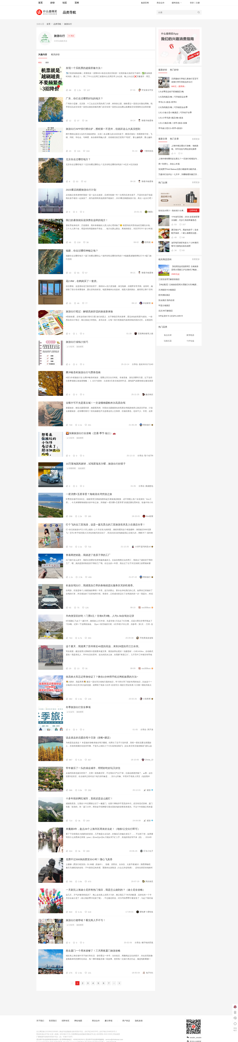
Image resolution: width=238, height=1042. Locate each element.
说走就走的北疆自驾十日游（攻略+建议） (89, 737)
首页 (48, 24)
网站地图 (78, 1021)
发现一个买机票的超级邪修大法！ (84, 68)
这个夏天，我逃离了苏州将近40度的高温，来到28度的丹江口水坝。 (103, 646)
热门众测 (162, 182)
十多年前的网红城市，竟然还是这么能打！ (89, 798)
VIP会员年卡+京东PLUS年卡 (170, 316)
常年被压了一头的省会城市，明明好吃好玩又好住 (93, 768)
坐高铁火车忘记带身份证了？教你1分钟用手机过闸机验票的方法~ (102, 676)
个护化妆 (190, 341)
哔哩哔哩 (72, 468)
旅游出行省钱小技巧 (77, 342)
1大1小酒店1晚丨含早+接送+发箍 (172, 123)
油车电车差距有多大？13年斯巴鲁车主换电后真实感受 (185, 244)
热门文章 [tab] (174, 139)
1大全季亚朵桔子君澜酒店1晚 (171, 91)
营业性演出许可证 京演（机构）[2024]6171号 (53, 1034)
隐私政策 (139, 1021)
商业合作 (160, 3)
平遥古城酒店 (164, 305)
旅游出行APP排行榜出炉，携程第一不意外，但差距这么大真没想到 (103, 129)
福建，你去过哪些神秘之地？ (82, 250)
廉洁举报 (108, 1021)
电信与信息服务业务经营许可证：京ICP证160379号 (79, 1031)
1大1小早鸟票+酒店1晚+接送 (170, 118)
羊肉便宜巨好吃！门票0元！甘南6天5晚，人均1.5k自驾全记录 (100, 616)
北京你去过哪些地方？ (78, 159)
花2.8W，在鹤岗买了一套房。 (82, 281)
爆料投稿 (175, 3)
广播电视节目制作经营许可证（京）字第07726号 (54, 1037)
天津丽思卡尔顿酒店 (167, 290)
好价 (52, 3)
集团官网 (145, 3)
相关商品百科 (165, 259)
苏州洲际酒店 (164, 295)
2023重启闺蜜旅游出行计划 (81, 189)
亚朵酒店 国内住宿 (166, 300)
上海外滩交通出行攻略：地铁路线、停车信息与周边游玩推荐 (184, 147)
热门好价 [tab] (174, 70)
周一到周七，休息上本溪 (169, 164)
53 (175, 224)
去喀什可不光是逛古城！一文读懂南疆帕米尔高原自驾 (95, 402)
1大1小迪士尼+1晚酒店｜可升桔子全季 (175, 112)
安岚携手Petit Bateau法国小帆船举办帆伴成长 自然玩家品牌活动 (186, 169)
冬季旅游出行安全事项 (78, 707)
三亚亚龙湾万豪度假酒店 (169, 279)
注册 (198, 3)
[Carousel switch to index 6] (183, 204)
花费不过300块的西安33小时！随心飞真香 (89, 859)
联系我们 (53, 1021)
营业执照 (116, 1034)
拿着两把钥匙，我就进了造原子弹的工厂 (88, 555)
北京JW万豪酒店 (165, 311)
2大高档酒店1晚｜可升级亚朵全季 (173, 107)
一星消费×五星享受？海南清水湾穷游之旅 (89, 494)
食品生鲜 (168, 335)
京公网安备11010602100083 (47, 1031)
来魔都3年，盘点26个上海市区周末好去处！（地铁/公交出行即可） (103, 829)
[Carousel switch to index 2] (176, 204)
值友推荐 (80, 347)
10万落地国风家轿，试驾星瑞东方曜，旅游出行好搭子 (96, 463)
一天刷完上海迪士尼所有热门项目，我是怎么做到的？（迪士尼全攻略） (105, 889)
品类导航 (69, 12)
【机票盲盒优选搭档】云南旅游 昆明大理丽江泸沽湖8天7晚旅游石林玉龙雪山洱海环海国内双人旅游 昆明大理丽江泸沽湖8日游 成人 (185, 268)
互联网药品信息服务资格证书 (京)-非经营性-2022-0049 (91, 1034)
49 (175, 237)
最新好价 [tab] (162, 70)
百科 (77, 3)
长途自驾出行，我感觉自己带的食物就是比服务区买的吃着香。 (100, 585)
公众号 (71, 712)
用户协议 (126, 1021)
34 (175, 250)
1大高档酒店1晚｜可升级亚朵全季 (173, 97)
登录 (192, 3)
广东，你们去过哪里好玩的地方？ (84, 98)
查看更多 (196, 139)
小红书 (71, 347)
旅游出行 (68, 24)
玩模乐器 (168, 341)
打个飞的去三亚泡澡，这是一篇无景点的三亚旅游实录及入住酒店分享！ (105, 524)
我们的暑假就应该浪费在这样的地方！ (87, 220)
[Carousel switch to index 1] (174, 204)
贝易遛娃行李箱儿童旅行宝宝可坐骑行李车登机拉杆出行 (184, 80)
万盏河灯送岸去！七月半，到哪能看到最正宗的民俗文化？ (183, 174)
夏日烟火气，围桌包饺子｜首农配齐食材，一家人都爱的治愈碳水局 (184, 232)
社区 (65, 3)
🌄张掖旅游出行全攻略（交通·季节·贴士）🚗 (91, 433)
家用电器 (190, 335)
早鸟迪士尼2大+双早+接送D (170, 128)
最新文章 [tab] (162, 139)
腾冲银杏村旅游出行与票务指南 (83, 372)
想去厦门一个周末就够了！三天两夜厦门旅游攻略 (93, 950)
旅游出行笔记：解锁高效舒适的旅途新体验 (89, 311)
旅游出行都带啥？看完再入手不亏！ (86, 920)
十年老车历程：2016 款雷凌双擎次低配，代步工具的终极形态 (185, 218)
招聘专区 (65, 1021)
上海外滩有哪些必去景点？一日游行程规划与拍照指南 (181, 159)
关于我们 (40, 1021)
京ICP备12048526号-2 (108, 1031)
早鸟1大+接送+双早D (167, 102)
